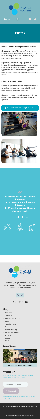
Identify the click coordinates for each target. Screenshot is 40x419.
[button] (9, 19)
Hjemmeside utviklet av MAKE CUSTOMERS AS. (20, 415)
